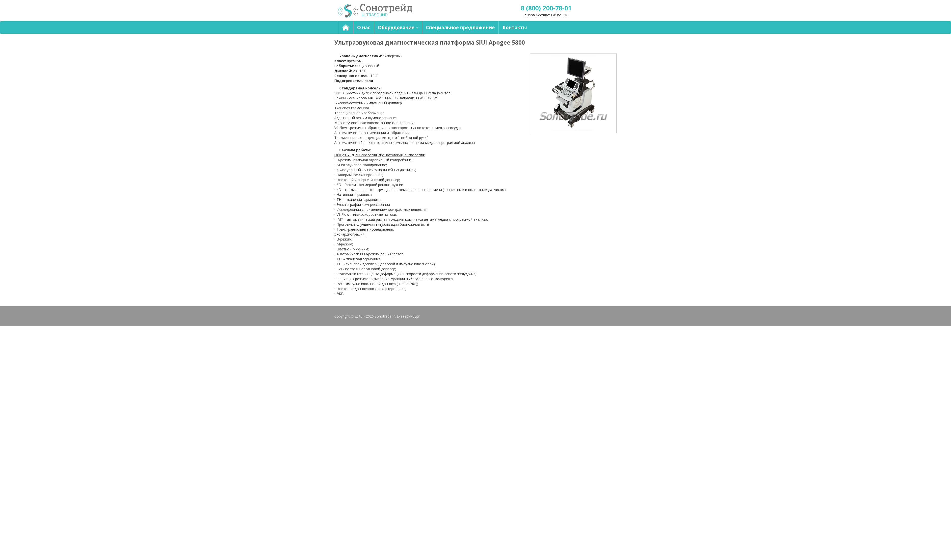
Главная (345, 27)
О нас (363, 27)
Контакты (514, 27)
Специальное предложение (460, 27)
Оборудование (397, 27)
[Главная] (405, 11)
